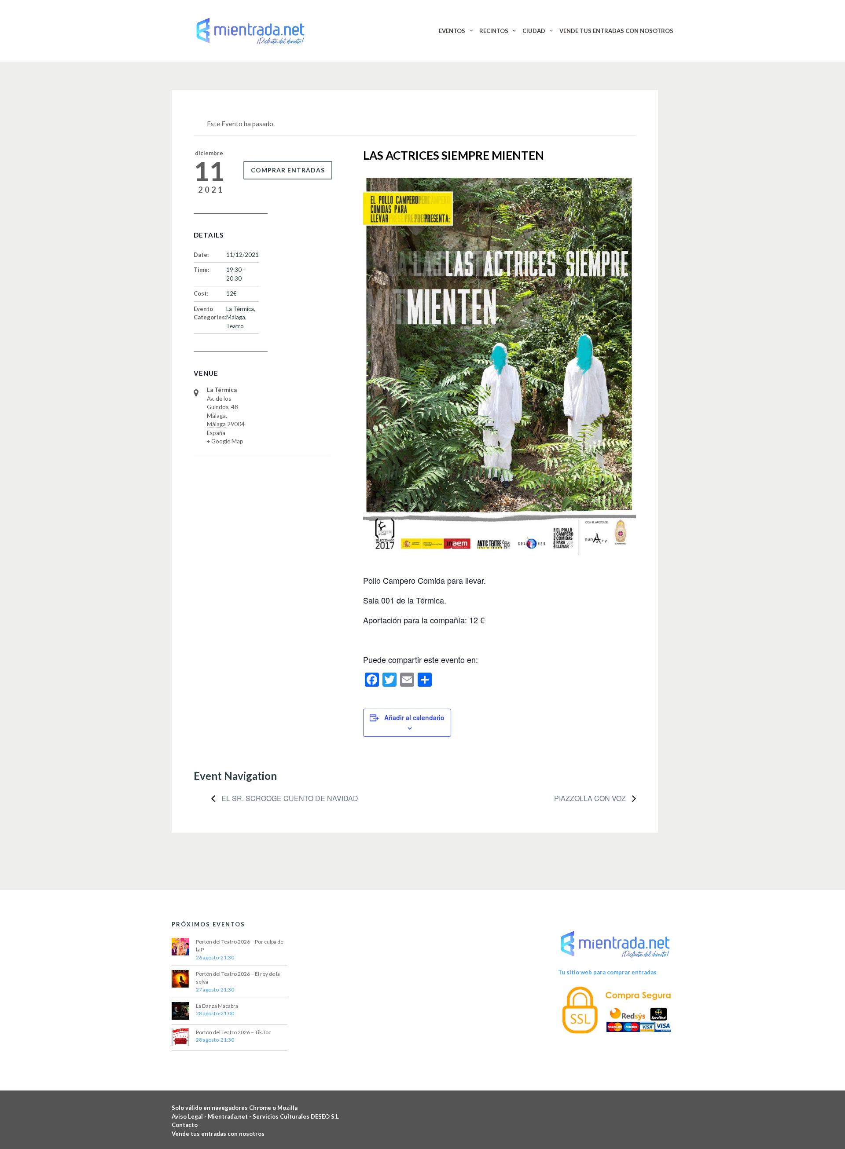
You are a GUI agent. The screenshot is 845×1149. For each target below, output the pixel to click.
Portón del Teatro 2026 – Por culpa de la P (239, 945)
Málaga (235, 317)
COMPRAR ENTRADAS (288, 170)
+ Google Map (225, 441)
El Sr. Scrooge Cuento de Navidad (289, 798)
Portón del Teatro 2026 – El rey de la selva (238, 977)
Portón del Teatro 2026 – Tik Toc (233, 1032)
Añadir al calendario (414, 717)
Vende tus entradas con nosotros (218, 1133)
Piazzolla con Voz (591, 798)
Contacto (185, 1124)
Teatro (235, 325)
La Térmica (240, 308)
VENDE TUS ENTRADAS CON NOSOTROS (616, 30)
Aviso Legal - (190, 1116)
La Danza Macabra (217, 1006)
